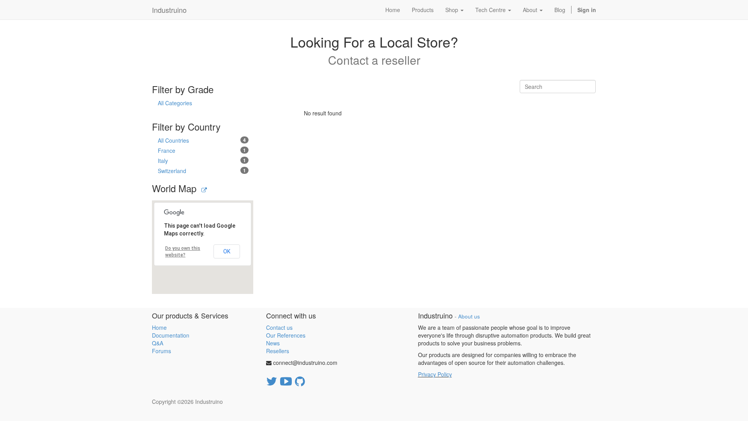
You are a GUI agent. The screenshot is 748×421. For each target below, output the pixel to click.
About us (469, 316)
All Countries (202, 140)
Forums (161, 351)
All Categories (175, 103)
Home (159, 327)
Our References (285, 335)
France (202, 150)
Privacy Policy (435, 374)
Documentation (170, 335)
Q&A (157, 343)
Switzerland (202, 171)
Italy (202, 161)
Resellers (277, 351)
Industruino (169, 10)
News (273, 343)
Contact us (279, 327)
